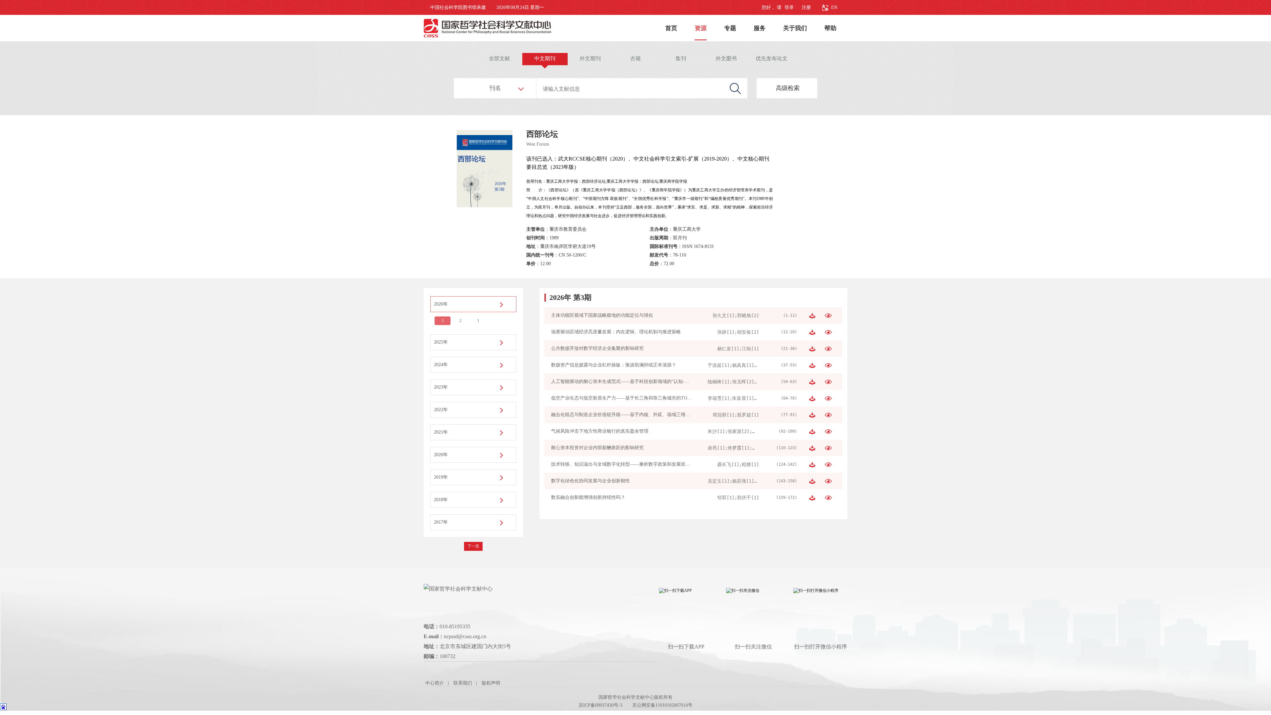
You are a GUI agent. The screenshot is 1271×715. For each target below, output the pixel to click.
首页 (671, 28)
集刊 (681, 58)
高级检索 (788, 88)
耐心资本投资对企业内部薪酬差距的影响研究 (597, 447)
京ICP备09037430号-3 (600, 705)
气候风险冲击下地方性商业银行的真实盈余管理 (599, 431)
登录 (788, 7)
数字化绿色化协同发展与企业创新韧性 (590, 480)
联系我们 (462, 683)
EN (834, 7)
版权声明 (491, 683)
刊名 (495, 88)
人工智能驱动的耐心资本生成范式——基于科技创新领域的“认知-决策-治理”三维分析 (638, 381)
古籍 (635, 58)
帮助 (830, 28)
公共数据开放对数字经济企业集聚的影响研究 (597, 348)
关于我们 (795, 28)
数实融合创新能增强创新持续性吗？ (588, 497)
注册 (806, 7)
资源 (701, 28)
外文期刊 (590, 58)
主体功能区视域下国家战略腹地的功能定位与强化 (602, 315)
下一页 (473, 546)
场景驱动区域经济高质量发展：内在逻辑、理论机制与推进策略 (616, 331)
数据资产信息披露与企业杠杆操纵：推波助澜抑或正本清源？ (613, 364)
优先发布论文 (771, 58)
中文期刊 (544, 58)
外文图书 (726, 58)
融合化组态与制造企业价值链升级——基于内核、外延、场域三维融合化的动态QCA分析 (641, 414)
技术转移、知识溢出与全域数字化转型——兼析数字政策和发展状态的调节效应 (632, 464)
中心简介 (434, 683)
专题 (730, 28)
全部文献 (499, 58)
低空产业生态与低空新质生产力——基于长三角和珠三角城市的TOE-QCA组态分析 (635, 398)
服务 (760, 28)
